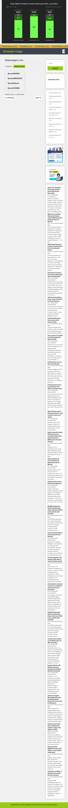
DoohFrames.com (59, 46)
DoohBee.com (26, 46)
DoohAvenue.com (9, 46)
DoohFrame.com (42, 46)
